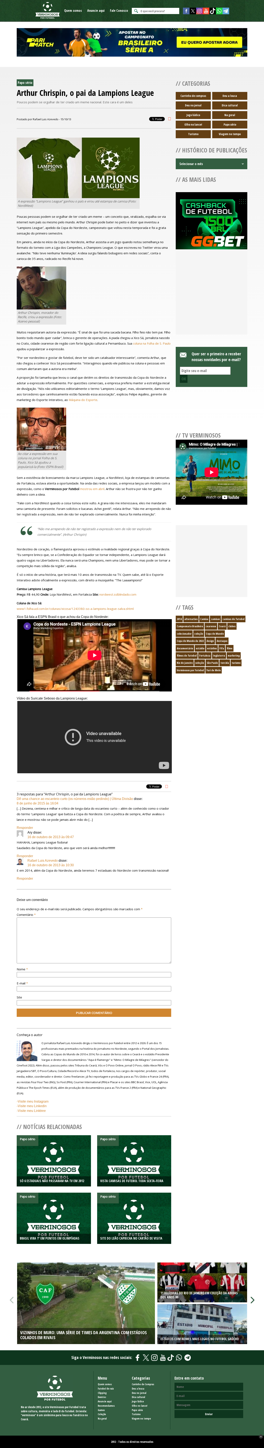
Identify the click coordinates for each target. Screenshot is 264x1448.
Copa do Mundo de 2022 (190, 641)
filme (229, 648)
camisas (215, 619)
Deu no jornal (193, 105)
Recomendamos (106, 1406)
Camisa (204, 619)
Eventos (102, 1397)
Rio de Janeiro (185, 663)
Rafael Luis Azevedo (42, 860)
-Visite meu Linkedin (32, 1106)
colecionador (184, 633)
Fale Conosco (119, 10)
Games (101, 1410)
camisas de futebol (233, 619)
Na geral (229, 115)
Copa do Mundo (215, 633)
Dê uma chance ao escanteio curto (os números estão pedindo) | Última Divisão (75, 799)
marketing (234, 655)
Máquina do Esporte (83, 400)
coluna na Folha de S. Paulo (152, 343)
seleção (199, 663)
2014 (179, 619)
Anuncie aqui (96, 10)
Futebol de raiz (106, 1388)
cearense (211, 626)
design (210, 641)
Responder (25, 827)
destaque (222, 641)
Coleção (102, 1414)
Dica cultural (230, 105)
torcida (224, 663)
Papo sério (230, 124)
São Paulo (212, 663)
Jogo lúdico (193, 115)
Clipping (102, 1393)
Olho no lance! (193, 124)
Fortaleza (204, 655)
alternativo (191, 619)
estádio (200, 648)
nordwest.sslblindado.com (117, 594)
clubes (232, 626)
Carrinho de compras (193, 96)
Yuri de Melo (213, 670)
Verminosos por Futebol (190, 670)
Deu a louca (230, 96)
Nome (22, 969)
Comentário (26, 915)
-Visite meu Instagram (32, 1101)
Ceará (222, 626)
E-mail (22, 983)
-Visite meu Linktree (31, 1110)
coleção (198, 633)
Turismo (193, 134)
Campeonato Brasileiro (190, 626)
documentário (185, 648)
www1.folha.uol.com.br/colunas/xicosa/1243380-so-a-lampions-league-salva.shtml (75, 609)
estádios (212, 648)
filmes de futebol (187, 655)
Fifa (221, 648)
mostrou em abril (92, 489)
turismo (236, 663)
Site (19, 997)
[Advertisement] (211, 297)
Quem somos (73, 10)
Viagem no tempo (230, 134)
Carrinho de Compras (143, 1384)
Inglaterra (219, 655)
